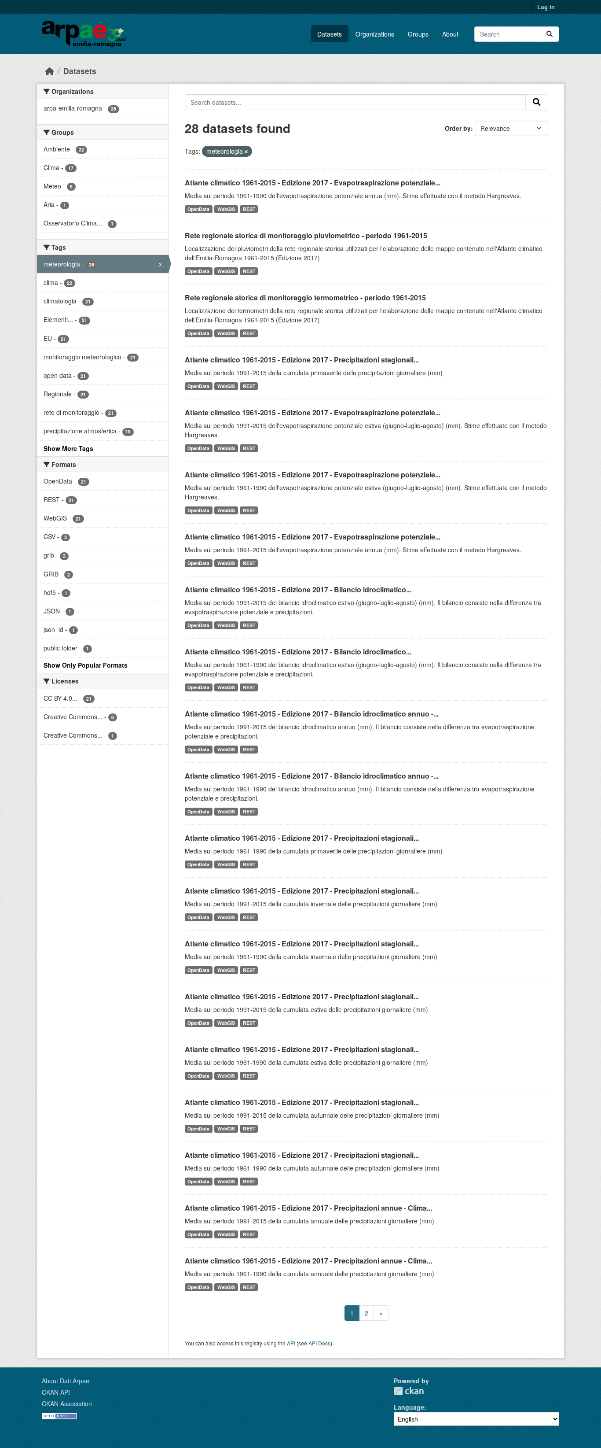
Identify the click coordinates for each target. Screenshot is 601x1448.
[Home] (49, 70)
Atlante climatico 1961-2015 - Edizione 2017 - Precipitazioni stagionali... (302, 360)
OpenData (198, 209)
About (450, 34)
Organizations (374, 34)
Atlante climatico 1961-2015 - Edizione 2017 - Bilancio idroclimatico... (298, 589)
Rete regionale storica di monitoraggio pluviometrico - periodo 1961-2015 (306, 235)
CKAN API (56, 1392)
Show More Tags (68, 448)
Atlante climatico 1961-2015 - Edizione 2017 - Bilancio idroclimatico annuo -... (312, 714)
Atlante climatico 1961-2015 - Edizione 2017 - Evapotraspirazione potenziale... (312, 182)
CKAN (409, 1391)
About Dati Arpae (65, 1380)
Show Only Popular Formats (86, 665)
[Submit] (549, 34)
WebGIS (226, 209)
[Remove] (246, 151)
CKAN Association (67, 1403)
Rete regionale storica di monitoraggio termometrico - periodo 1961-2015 (305, 297)
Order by (458, 128)
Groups (418, 34)
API (291, 1343)
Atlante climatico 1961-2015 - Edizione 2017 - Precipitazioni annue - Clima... (308, 1208)
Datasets (329, 34)
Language (409, 1407)
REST (249, 209)
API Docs (319, 1343)
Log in (546, 7)
